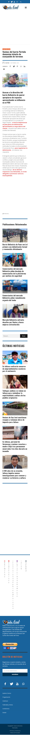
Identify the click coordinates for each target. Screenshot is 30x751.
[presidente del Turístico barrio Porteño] (15, 80)
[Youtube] (14, 1)
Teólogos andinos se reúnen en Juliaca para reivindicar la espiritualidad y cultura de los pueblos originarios (14, 394)
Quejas (4, 712)
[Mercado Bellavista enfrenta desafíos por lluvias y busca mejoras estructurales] (12, 311)
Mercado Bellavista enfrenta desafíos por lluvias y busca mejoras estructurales (13, 322)
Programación (6, 697)
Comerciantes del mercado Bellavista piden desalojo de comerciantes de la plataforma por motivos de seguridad (14, 272)
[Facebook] (9, 1)
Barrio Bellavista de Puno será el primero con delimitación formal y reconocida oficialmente (15, 246)
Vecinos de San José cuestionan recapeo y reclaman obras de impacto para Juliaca (14, 419)
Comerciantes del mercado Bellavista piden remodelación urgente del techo (13, 297)
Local (4, 49)
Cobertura (5, 701)
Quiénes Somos (6, 693)
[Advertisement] (15, 27)
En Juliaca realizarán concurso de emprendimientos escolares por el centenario (14, 368)
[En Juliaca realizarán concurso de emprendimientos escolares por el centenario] (12, 357)
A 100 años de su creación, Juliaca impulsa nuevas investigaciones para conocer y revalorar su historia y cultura (14, 474)
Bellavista (6, 213)
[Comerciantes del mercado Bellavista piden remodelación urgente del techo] (12, 286)
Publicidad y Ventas (7, 705)
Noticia (8, 49)
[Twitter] (11, 1)
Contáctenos (5, 708)
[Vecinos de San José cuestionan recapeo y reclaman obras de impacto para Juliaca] (12, 408)
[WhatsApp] (17, 1)
